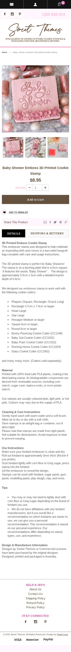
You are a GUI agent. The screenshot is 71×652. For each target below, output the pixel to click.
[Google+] (66, 222)
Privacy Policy (35, 607)
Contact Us (35, 593)
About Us (35, 589)
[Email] (45, 222)
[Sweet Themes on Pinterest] (19, 14)
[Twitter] (55, 222)
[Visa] (17, 639)
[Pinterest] (60, 222)
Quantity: (20, 187)
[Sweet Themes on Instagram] (12, 14)
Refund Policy (35, 602)
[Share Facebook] (50, 222)
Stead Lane (62, 634)
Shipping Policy (35, 598)
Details (13, 233)
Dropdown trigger (35, 4)
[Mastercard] (32, 639)
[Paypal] (48, 639)
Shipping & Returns (47, 233)
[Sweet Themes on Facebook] (4, 14)
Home (4, 52)
